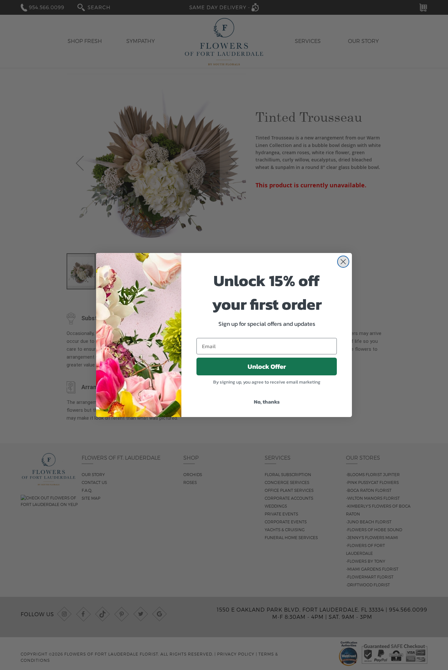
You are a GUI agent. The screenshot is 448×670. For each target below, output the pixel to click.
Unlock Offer (267, 366)
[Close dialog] (343, 262)
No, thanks (267, 402)
